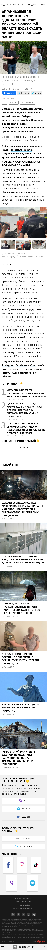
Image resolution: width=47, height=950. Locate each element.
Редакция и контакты (23, 901)
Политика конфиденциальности (23, 908)
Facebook (21, 365)
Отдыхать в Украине (10, 4)
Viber (33, 365)
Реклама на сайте (24, 905)
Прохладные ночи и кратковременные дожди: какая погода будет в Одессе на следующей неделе (21, 608)
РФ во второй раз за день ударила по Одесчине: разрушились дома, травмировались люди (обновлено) (19, 758)
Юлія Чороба (11, 98)
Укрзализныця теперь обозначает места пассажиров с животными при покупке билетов (26, 393)
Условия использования (23, 898)
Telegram (25, 809)
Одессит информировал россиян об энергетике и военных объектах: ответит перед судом (20, 658)
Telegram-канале (21, 149)
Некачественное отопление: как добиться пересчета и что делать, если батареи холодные (23, 559)
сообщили (8, 140)
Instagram (8, 365)
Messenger (25, 817)
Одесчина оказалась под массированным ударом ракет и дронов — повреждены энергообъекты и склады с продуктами (25, 410)
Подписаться (26, 846)
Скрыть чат (23, 447)
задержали (13, 305)
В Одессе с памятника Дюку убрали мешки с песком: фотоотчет (21, 707)
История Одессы (29, 4)
